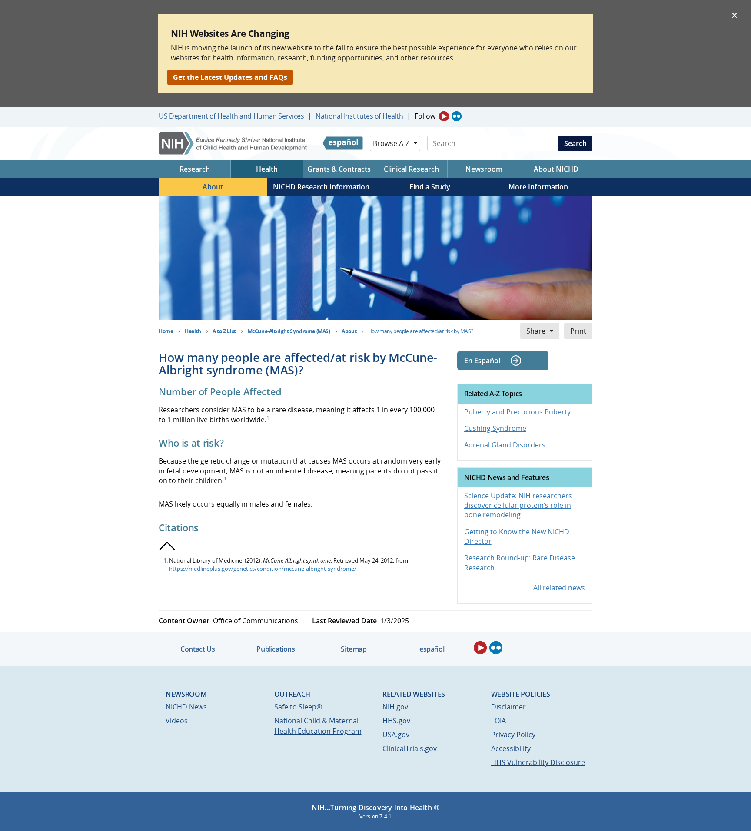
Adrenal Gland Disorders (504, 445)
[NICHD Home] (234, 143)
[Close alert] (734, 15)
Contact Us (197, 649)
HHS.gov (396, 720)
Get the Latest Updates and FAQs (230, 77)
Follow (425, 116)
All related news (559, 588)
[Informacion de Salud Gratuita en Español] (342, 143)
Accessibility (511, 748)
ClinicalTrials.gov (409, 748)
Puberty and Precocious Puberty (517, 412)
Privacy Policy (513, 734)
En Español (482, 360)
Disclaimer (508, 707)
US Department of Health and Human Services (231, 116)
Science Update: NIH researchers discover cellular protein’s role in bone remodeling (518, 505)
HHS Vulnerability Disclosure (538, 762)
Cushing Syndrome (495, 428)
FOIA (498, 720)
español (431, 649)
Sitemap (353, 649)
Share (535, 331)
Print (578, 331)
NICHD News (186, 707)
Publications (275, 649)
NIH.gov (395, 707)
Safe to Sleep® (298, 707)
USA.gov (395, 734)
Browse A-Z (391, 143)
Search (575, 143)
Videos (177, 720)
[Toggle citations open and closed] (167, 546)
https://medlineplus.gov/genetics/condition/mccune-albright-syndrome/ (262, 569)
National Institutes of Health (359, 116)
